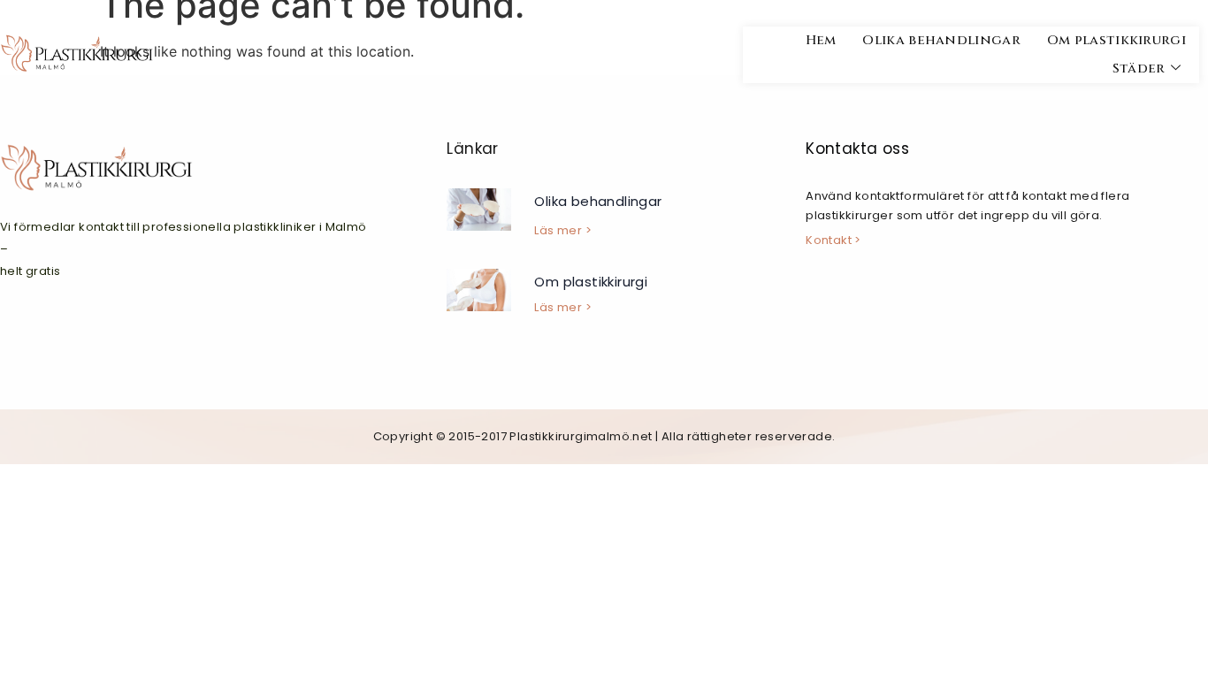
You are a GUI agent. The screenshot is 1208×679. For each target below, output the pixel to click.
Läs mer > (563, 230)
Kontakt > (833, 240)
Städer (1139, 68)
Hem (821, 40)
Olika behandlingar (941, 40)
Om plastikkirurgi (1116, 40)
